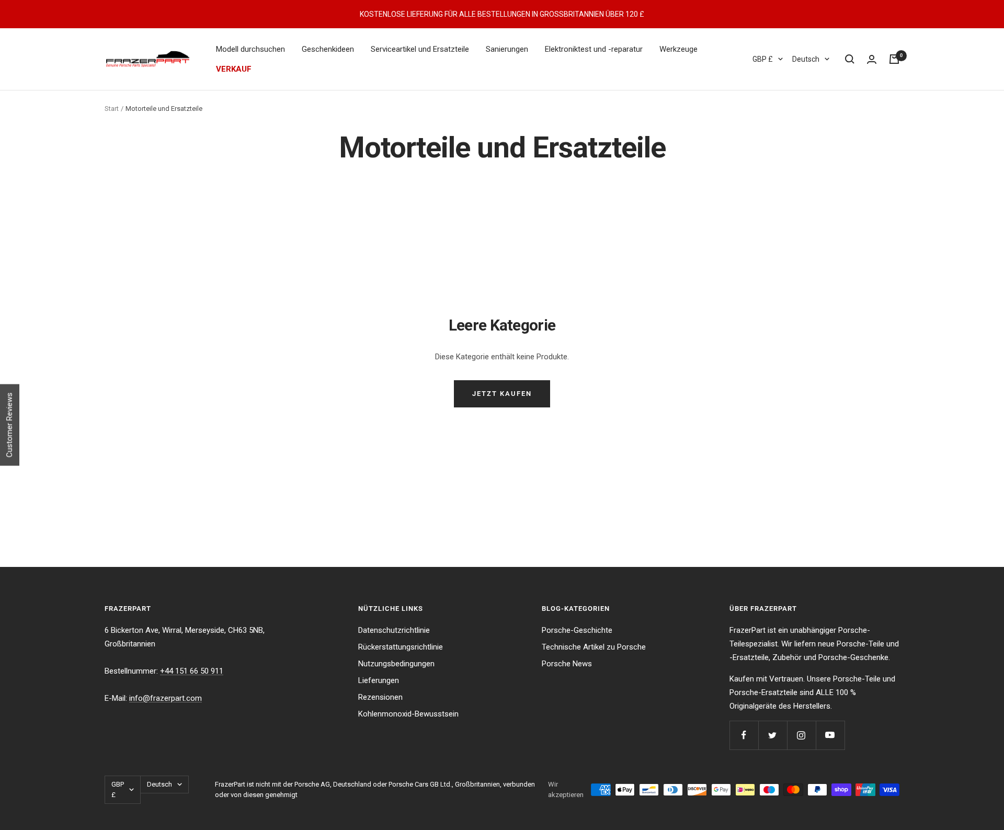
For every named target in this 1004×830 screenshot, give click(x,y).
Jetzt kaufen (502, 393)
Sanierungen (507, 49)
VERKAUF (234, 69)
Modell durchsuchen (250, 49)
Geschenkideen (328, 49)
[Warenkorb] (894, 59)
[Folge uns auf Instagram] (801, 735)
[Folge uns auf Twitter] (772, 735)
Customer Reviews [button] (9, 424)
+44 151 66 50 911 (191, 671)
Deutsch (805, 59)
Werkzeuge (678, 49)
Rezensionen (380, 697)
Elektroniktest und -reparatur (594, 49)
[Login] (871, 59)
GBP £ (762, 59)
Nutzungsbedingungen (396, 663)
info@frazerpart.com (165, 698)
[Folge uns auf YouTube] (830, 735)
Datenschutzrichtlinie (394, 630)
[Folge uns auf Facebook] (743, 735)
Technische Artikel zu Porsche (594, 647)
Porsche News (567, 663)
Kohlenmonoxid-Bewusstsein (408, 714)
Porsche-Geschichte (577, 630)
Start (112, 108)
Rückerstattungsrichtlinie (400, 647)
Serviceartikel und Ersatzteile (420, 49)
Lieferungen (378, 680)
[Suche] (849, 59)
